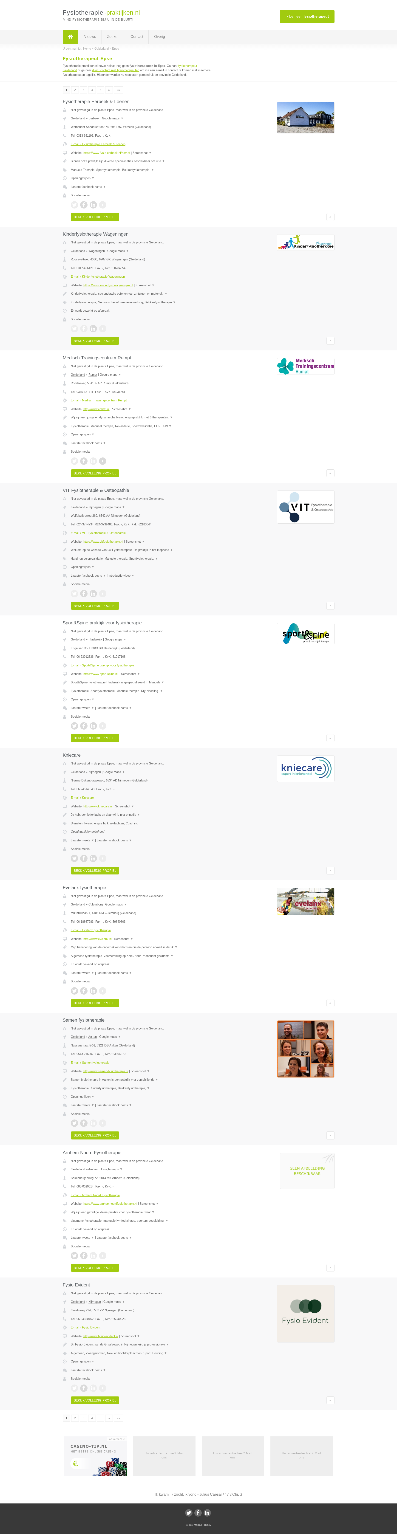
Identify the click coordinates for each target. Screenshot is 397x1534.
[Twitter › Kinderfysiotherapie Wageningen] (74, 328)
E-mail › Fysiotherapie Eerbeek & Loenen (98, 144)
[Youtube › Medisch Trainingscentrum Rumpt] (102, 461)
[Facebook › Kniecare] (84, 858)
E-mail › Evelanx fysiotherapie (91, 930)
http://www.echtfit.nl (96, 409)
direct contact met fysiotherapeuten (115, 70)
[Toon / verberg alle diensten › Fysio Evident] (141, 1353)
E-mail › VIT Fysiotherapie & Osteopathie (98, 533)
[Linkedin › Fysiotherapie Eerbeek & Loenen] (93, 205)
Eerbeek (93, 118)
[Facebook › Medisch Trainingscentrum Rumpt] (84, 461)
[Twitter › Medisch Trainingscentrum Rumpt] (74, 461)
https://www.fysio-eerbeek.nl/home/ (106, 153)
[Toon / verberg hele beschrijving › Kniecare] (141, 814)
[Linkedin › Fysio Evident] (93, 1388)
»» (118, 90)
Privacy (207, 1524)
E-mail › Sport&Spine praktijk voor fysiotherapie (102, 665)
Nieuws (90, 37)
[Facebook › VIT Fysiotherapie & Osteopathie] (84, 593)
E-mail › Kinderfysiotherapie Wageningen (98, 276)
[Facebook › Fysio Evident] (84, 1388)
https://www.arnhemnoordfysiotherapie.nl (110, 1203)
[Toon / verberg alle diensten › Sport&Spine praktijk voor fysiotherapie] (141, 691)
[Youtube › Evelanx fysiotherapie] (102, 991)
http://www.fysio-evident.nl (100, 1336)
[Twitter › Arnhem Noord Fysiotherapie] (74, 1255)
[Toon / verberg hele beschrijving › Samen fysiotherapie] (141, 1079)
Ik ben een (307, 16)
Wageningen (96, 251)
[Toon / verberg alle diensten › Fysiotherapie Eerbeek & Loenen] (141, 170)
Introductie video (121, 575)
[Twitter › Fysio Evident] (74, 1388)
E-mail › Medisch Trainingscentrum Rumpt (99, 400)
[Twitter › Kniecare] (74, 858)
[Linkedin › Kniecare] (93, 858)
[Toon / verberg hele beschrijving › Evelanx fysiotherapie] (141, 947)
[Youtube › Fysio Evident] (102, 1388)
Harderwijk (95, 639)
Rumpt (92, 374)
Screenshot (142, 153)
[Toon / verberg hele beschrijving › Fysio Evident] (141, 1344)
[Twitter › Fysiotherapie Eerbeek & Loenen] (74, 205)
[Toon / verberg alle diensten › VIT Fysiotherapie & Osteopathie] (141, 558)
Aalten (92, 1036)
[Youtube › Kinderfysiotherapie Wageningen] (102, 328)
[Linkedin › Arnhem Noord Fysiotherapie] (93, 1255)
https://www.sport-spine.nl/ (101, 674)
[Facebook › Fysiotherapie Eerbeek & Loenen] (84, 205)
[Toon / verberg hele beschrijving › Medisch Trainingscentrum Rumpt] (141, 417)
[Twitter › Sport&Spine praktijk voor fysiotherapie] (74, 726)
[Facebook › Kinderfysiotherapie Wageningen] (84, 328)
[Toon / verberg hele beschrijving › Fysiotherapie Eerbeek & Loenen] (141, 161)
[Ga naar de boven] (330, 217)
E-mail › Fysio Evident (85, 1327)
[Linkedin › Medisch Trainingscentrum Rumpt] (93, 461)
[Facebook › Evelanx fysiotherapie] (84, 991)
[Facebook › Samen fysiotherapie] (84, 1123)
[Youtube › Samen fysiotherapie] (102, 1123)
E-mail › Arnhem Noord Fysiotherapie (95, 1195)
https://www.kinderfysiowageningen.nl (108, 285)
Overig (159, 37)
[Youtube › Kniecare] (102, 858)
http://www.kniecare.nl (98, 806)
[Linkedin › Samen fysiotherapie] (93, 1123)
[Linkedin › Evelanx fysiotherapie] (93, 991)
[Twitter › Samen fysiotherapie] (74, 1123)
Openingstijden (82, 178)
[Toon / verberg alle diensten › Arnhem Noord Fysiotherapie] (141, 1220)
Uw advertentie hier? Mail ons (164, 1455)
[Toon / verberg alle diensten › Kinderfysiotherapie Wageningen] (141, 302)
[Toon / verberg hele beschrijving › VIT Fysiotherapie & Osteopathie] (141, 550)
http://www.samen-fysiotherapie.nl (105, 1071)
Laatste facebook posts (88, 187)
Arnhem (93, 1169)
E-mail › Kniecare (82, 797)
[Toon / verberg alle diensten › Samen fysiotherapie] (141, 1088)
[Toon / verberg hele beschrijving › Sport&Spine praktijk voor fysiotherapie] (141, 682)
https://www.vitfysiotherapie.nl (103, 541)
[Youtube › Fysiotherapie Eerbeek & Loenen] (102, 205)
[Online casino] (98, 1457)
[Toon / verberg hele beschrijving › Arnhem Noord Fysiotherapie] (141, 1212)
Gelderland (78, 118)
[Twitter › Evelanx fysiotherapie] (74, 991)
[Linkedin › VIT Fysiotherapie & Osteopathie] (93, 593)
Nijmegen (94, 507)
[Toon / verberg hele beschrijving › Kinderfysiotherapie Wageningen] (141, 293)
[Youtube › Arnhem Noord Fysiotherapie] (102, 1255)
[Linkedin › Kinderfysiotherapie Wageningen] (93, 328)
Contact (136, 37)
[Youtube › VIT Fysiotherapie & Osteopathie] (102, 593)
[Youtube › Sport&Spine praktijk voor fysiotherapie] (102, 726)
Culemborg (95, 904)
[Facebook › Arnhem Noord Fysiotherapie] (84, 1255)
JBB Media (195, 1524)
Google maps (113, 118)
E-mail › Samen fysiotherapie (90, 1062)
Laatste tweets (82, 708)
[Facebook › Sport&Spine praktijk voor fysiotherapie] (84, 726)
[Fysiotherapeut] (70, 37)
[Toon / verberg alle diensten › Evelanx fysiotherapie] (141, 956)
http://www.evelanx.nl (97, 939)
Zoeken (113, 37)
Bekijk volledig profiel (95, 217)
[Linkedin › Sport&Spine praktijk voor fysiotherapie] (93, 726)
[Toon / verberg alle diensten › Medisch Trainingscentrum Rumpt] (141, 426)
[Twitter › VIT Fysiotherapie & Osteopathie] (74, 593)
